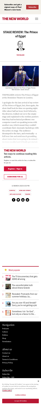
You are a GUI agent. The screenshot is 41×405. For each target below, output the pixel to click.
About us (5, 356)
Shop (4, 338)
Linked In (23, 200)
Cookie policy (7, 390)
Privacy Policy (7, 363)
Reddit (27, 200)
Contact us (6, 353)
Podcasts (5, 329)
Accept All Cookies (20, 401)
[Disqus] (20, 232)
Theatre (27, 194)
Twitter (18, 200)
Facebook (13, 200)
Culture (5, 332)
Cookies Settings (20, 395)
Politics (5, 335)
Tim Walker (20, 55)
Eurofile (12, 190)
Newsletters (6, 341)
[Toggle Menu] (36, 19)
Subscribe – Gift (8, 377)
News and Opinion (25, 190)
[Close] (38, 381)
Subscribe (32, 7)
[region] (20, 391)
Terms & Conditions (9, 359)
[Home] (15, 18)
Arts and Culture (15, 194)
